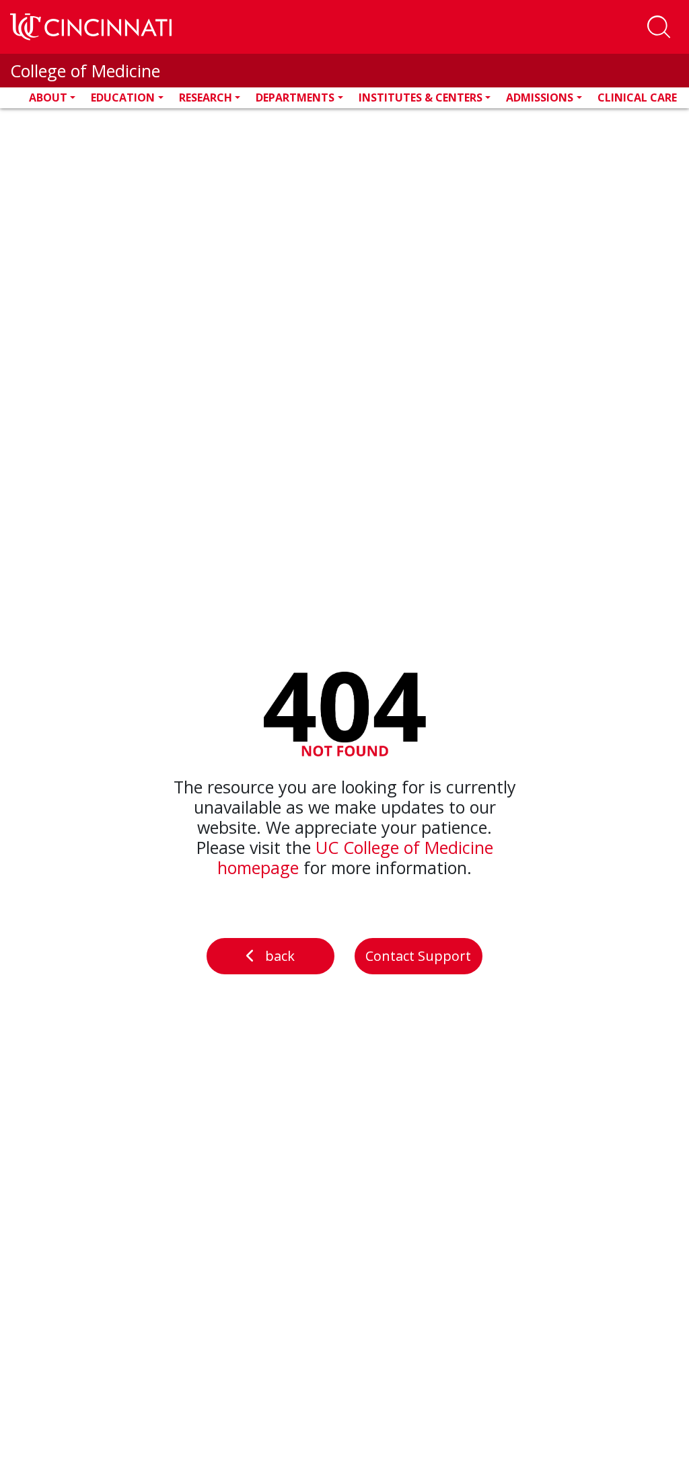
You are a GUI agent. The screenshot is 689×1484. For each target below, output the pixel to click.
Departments (295, 97)
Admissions (539, 97)
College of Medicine (85, 70)
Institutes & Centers (420, 97)
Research (205, 97)
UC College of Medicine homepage (355, 857)
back (280, 956)
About (48, 97)
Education (123, 97)
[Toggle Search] (659, 27)
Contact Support (418, 956)
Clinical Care (637, 97)
